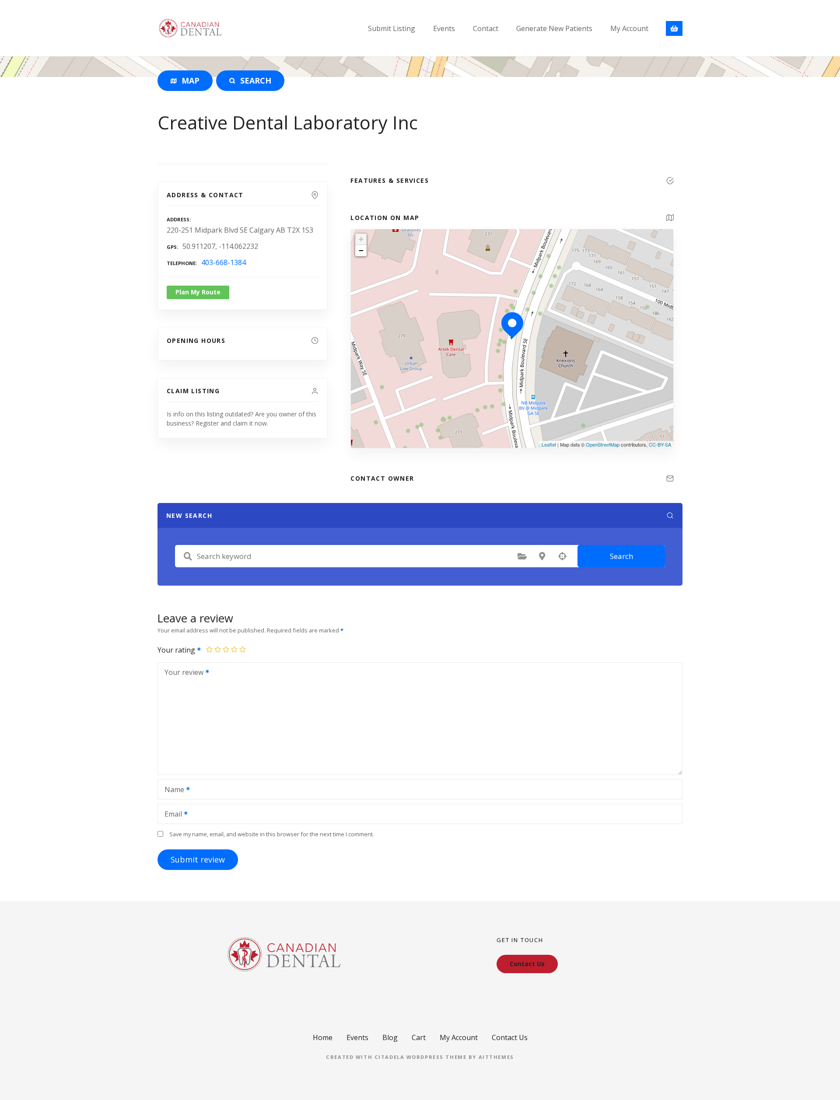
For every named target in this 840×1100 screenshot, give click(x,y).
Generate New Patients (554, 28)
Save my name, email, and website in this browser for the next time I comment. (271, 834)
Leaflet (549, 444)
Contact (485, 28)
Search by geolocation (562, 556)
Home (322, 1037)
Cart (419, 1037)
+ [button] (361, 239)
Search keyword (187, 556)
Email (171, 815)
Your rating (177, 650)
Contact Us (510, 1037)
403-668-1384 (223, 262)
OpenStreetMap (603, 444)
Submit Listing (391, 28)
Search (621, 556)
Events (444, 28)
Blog (390, 1037)
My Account (629, 28)
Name (172, 790)
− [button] (361, 250)
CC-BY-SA (660, 444)
